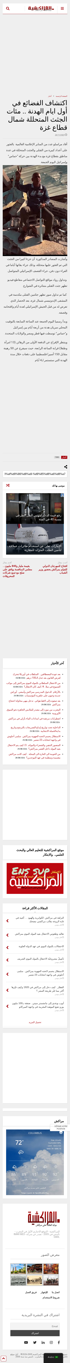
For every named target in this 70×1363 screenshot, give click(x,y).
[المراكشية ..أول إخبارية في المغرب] (39, 11)
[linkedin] (43, 1342)
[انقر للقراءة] (35, 508)
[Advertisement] (35, 54)
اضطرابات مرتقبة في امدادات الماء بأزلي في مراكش (34, 718)
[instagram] (51, 1342)
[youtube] (26, 1342)
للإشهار (44, 1292)
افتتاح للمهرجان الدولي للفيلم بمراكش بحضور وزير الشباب (53, 569)
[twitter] (35, 1342)
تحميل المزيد (35, 1022)
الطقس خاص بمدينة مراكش (35, 1188)
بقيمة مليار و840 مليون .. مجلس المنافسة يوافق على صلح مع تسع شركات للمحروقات (17, 571)
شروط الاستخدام (51, 1297)
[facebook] (59, 1342)
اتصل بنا (56, 1292)
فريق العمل (31, 1292)
